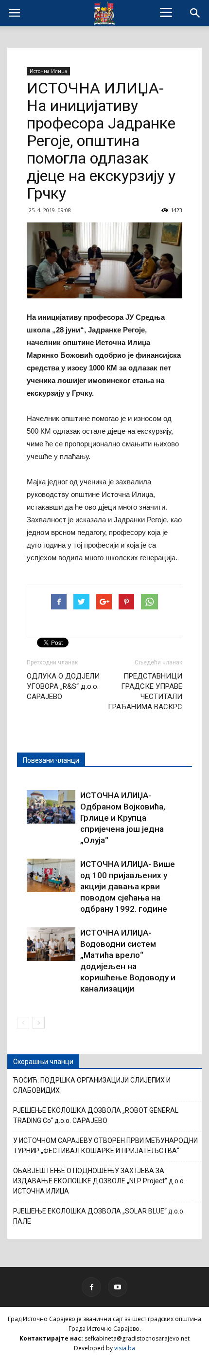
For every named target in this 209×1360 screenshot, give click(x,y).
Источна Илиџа (48, 71)
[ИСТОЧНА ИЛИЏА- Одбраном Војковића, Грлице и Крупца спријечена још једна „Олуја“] (51, 807)
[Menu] (166, 12)
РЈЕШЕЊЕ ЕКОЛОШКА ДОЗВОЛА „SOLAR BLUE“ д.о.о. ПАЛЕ (99, 1216)
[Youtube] (117, 1287)
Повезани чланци (51, 760)
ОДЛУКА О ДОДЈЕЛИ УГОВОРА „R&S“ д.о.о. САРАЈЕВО (63, 686)
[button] (195, 13)
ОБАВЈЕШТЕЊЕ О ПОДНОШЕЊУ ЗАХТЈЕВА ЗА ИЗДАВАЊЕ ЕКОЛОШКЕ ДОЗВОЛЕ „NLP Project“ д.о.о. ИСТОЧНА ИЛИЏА (99, 1181)
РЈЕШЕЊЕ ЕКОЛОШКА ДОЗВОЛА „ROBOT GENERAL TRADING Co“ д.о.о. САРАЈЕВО (95, 1115)
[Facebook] (91, 1287)
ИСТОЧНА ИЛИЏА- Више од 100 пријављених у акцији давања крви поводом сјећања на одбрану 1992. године (127, 886)
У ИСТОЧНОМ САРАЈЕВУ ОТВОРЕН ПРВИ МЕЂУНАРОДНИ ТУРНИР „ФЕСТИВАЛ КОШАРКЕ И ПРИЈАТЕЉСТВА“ (105, 1146)
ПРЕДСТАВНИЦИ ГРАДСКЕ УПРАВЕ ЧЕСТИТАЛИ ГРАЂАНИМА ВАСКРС (145, 691)
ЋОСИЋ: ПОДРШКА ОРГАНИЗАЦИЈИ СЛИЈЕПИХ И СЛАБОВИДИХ (92, 1085)
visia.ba (124, 1348)
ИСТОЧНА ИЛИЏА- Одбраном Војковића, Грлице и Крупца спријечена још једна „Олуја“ (122, 817)
